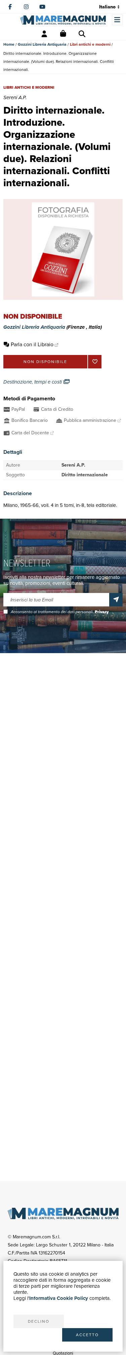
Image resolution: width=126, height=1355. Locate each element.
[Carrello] (63, 34)
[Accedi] (44, 34)
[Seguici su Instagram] (26, 6)
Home (8, 44)
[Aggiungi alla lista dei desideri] (94, 361)
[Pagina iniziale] (63, 20)
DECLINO (38, 1321)
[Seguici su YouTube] (42, 6)
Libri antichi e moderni (90, 44)
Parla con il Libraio (32, 344)
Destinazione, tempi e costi (33, 381)
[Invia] (116, 599)
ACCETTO (87, 1335)
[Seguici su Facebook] (10, 6)
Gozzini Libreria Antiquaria (42, 44)
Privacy (102, 612)
